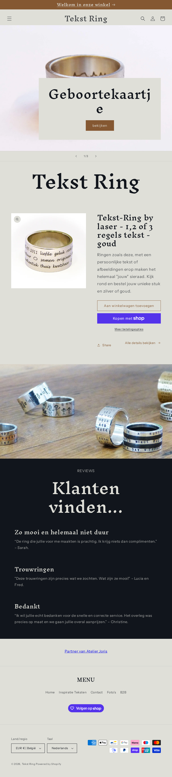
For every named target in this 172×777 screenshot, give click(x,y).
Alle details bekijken (140, 343)
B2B (123, 692)
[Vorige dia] (76, 156)
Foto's (111, 692)
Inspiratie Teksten (72, 692)
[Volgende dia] (96, 156)
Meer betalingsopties (129, 329)
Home (50, 692)
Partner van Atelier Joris (86, 651)
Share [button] (106, 345)
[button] (9, 19)
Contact (97, 692)
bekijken (99, 125)
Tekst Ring (28, 764)
